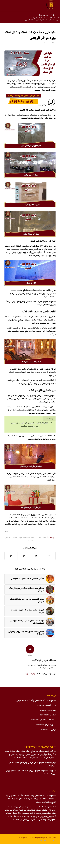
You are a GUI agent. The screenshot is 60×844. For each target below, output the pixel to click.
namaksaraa (35, 720)
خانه (51, 18)
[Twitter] (53, 840)
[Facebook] (49, 840)
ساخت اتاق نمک (40, 537)
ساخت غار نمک (28, 537)
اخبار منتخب (45, 42)
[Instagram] (45, 840)
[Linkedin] (41, 840)
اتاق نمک (34, 18)
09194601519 (45, 710)
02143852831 (44, 715)
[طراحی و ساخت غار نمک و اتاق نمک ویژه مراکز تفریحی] (30, 63)
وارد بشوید (29, 674)
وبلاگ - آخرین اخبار (47, 15)
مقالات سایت (43, 18)
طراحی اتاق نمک (16, 537)
